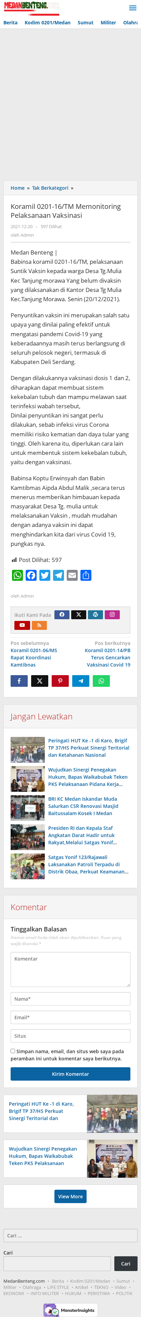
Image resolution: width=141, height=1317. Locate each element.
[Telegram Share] (80, 681)
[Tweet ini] (39, 681)
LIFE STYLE (58, 1287)
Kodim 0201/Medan (90, 1281)
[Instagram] (112, 614)
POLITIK (124, 1293)
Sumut (123, 1281)
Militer (9, 1287)
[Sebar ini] (19, 681)
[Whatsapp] (101, 681)
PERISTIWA (99, 1293)
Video (120, 1287)
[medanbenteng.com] (31, 8)
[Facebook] (61, 614)
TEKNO (101, 1287)
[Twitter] (78, 614)
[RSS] (39, 625)
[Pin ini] (60, 681)
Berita (58, 1281)
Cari (8, 1252)
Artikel (81, 1287)
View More (70, 1196)
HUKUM (73, 1293)
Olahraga (32, 1287)
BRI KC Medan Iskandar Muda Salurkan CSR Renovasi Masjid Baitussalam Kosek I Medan (83, 806)
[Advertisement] (70, 103)
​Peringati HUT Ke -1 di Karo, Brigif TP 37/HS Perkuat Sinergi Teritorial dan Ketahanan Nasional (88, 747)
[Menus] (133, 8)
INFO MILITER (44, 1293)
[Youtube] (22, 625)
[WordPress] (95, 614)
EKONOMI (13, 1293)
